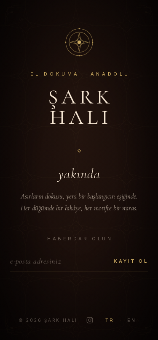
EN (132, 320)
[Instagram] (90, 320)
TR (110, 320)
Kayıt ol (131, 261)
